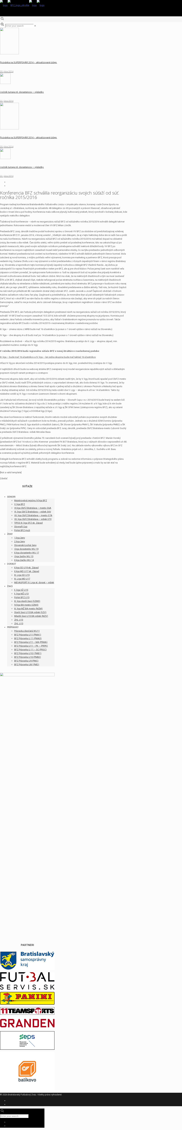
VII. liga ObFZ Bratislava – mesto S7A (33, 515)
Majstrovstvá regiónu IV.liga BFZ (30, 500)
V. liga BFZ (19, 504)
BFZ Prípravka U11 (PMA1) (27, 634)
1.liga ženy (19, 537)
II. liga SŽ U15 (21, 590)
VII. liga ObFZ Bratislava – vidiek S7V (33, 519)
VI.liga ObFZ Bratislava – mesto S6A (32, 508)
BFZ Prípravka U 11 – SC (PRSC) (30, 649)
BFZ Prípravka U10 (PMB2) (27, 657)
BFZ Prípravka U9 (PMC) (26, 660)
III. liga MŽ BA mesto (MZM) (28, 608)
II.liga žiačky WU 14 (24, 560)
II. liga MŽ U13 (21, 593)
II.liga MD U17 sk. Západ (26, 571)
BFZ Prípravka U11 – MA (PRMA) (30, 642)
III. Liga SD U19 (22, 575)
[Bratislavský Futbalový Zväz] (22, 5)
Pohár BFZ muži (22, 530)
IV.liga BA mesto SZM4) (26, 605)
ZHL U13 (18, 619)
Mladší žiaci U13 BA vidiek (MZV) (31, 616)
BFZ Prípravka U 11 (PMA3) (28, 638)
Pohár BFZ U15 (21, 597)
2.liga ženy (19, 541)
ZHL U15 (18, 623)
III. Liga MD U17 (22, 578)
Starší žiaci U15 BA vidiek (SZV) (30, 612)
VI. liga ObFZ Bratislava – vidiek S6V (32, 511)
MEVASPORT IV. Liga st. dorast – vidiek (34, 582)
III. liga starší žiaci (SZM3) (27, 601)
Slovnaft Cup (20, 526)
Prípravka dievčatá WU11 (27, 631)
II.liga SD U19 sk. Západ (26, 567)
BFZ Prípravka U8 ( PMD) (26, 664)
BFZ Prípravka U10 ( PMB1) (27, 653)
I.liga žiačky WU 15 (23, 556)
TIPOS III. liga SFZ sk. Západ (28, 523)
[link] (35, 25)
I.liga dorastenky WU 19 (26, 549)
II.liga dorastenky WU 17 (26, 552)
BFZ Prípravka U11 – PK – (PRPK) (31, 646)
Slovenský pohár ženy (25, 545)
